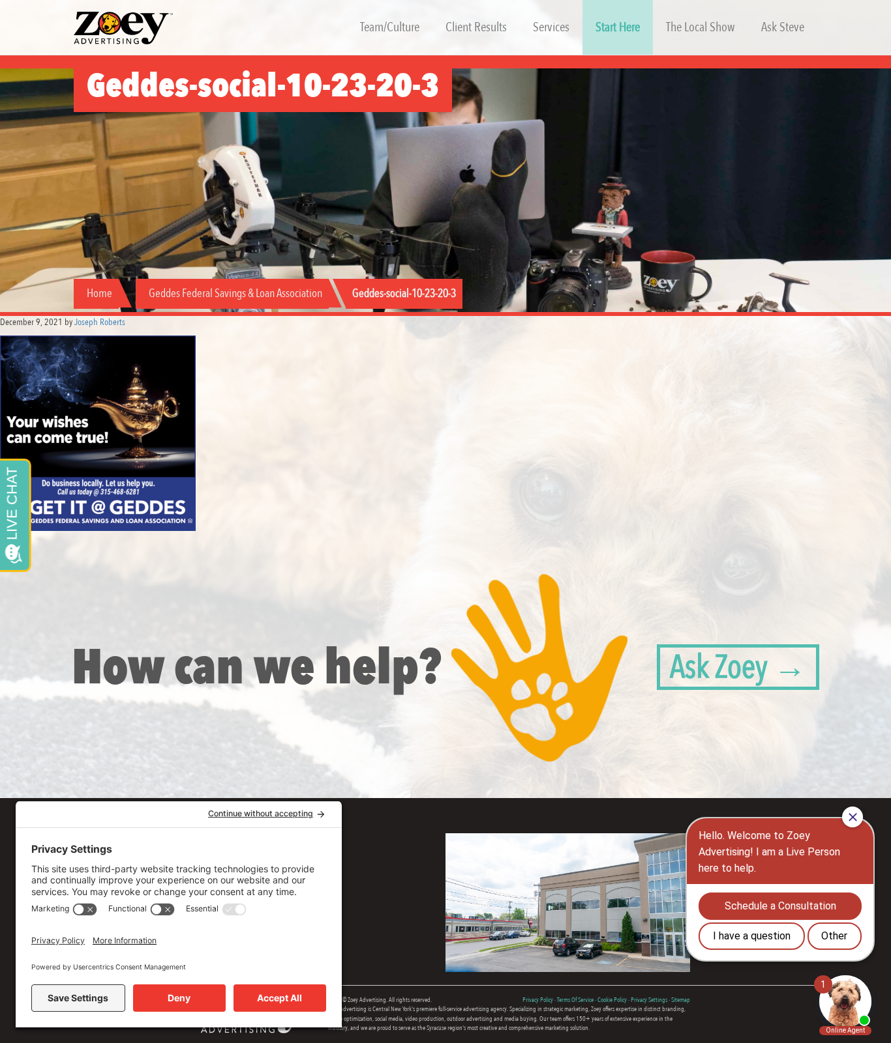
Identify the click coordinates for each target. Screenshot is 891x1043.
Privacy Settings (649, 1000)
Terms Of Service (575, 1000)
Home (99, 293)
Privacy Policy (537, 1000)
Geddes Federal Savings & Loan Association (235, 293)
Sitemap (680, 1000)
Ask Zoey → (738, 667)
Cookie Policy (612, 1000)
